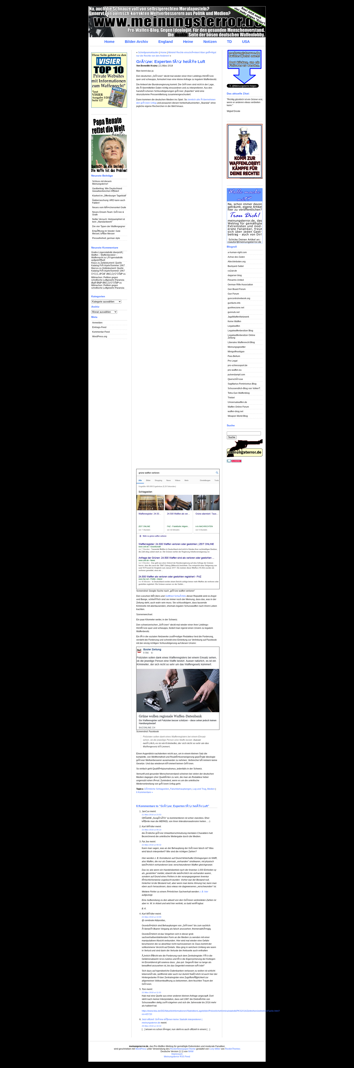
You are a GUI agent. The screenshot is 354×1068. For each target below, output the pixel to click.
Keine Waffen (234, 321)
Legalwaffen (234, 326)
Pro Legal (232, 360)
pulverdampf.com (236, 374)
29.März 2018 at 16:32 (151, 1026)
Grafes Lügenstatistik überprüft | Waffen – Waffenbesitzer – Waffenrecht (107, 255)
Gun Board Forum (237, 289)
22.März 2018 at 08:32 (151, 845)
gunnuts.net (234, 312)
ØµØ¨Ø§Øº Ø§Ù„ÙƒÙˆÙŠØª (105, 282)
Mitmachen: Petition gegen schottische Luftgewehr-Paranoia (107, 278)
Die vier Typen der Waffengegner (108, 226)
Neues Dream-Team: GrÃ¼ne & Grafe (108, 213)
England (165, 42)
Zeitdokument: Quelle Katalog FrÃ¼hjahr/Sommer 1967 (108, 264)
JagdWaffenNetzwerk (238, 317)
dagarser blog (235, 275)
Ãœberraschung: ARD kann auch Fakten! (108, 201)
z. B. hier (203, 891)
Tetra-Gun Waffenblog (239, 393)
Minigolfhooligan (236, 351)
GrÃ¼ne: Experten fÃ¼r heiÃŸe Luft (170, 61)
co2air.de (232, 270)
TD (229, 42)
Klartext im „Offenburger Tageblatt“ (109, 195)
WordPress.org (99, 336)
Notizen (210, 42)
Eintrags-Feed (99, 327)
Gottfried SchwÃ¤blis (175, 596)
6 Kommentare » (144, 792)
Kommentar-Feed (101, 332)
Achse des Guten (236, 257)
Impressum (177, 1054)
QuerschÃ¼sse (235, 379)
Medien (211, 789)
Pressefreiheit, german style (106, 238)
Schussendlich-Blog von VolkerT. (244, 388)
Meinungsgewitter (237, 347)
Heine (188, 42)
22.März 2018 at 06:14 (151, 830)
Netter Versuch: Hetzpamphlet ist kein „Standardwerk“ (108, 220)
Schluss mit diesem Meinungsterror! (102, 182)
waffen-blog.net (235, 411)
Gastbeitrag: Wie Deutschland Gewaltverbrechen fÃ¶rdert (107, 189)
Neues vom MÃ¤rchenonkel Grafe (109, 207)
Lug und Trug (199, 789)
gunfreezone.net (236, 307)
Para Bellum (234, 356)
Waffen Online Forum (238, 407)
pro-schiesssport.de (237, 365)
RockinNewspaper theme (183, 1049)
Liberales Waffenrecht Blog (241, 342)
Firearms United (236, 280)
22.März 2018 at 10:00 (151, 917)
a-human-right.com (237, 252)
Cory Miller (214, 1049)
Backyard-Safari (236, 266)
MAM (190, 1051)
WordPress (140, 1049)
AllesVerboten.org (237, 261)
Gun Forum (233, 293)
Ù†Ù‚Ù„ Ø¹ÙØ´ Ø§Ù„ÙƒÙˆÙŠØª (107, 274)
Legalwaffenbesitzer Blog (240, 330)
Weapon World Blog (238, 416)
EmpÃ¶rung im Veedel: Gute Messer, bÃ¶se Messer (106, 232)
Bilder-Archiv (136, 42)
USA (246, 42)
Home (109, 42)
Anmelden (97, 322)
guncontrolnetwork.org (239, 298)
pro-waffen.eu (235, 370)
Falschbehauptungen (181, 789)
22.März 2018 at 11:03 (151, 992)
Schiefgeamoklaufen (148, 52)
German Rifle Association (240, 284)
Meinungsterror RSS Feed (177, 1056)
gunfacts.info (234, 303)
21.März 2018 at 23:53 (151, 815)
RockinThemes (232, 1049)
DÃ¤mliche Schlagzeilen (156, 789)
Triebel (231, 397)
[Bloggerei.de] (234, 461)
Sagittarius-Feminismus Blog (242, 384)
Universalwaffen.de (237, 402)
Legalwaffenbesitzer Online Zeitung (241, 336)
